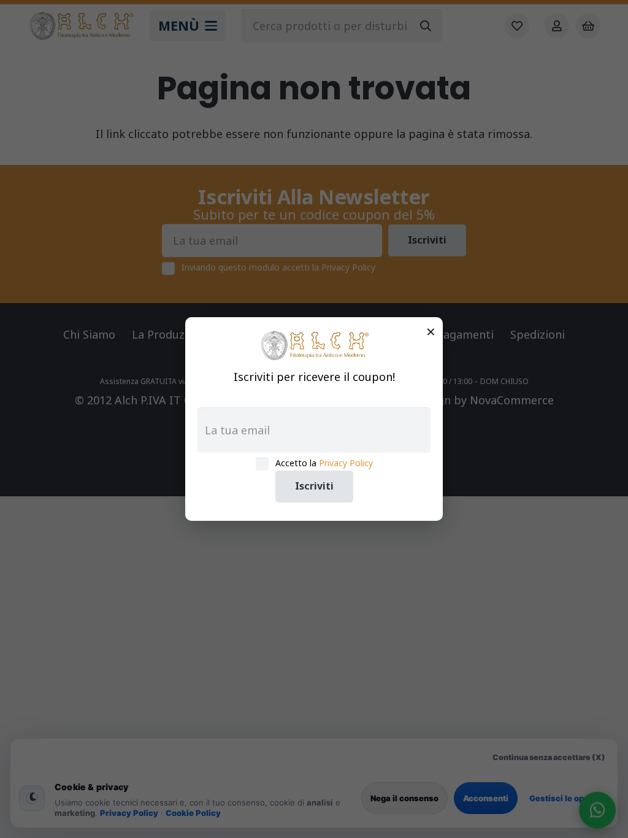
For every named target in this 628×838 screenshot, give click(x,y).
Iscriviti (314, 486)
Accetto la (324, 463)
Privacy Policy (346, 463)
